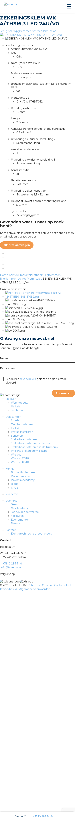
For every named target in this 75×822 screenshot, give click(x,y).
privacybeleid (27, 379)
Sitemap (34, 585)
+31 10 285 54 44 (43, 816)
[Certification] (40, 296)
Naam (4, 358)
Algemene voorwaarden (34, 589)
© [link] (1, 585)
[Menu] (68, 6)
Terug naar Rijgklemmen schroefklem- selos (28, 31)
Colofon (47, 585)
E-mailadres (7, 368)
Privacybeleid (9, 589)
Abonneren (63, 393)
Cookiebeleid (62, 585)
